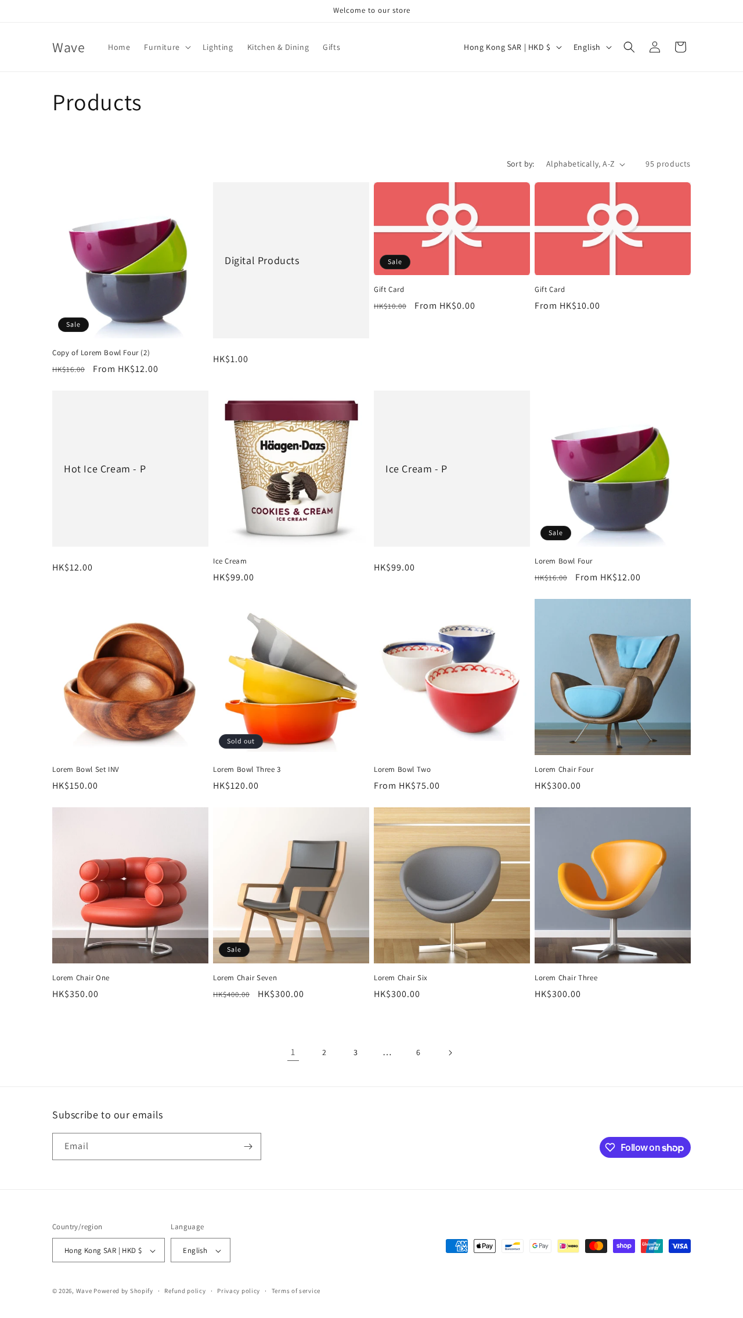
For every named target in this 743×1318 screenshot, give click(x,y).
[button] (166, 47)
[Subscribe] (248, 1146)
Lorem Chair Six (401, 978)
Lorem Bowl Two (402, 769)
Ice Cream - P (416, 468)
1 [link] (293, 1052)
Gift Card (389, 289)
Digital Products (262, 260)
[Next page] (450, 1053)
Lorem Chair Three (566, 978)
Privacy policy (238, 1291)
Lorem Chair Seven (245, 978)
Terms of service (296, 1291)
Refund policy (184, 1291)
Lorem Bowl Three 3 (247, 769)
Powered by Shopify (123, 1291)
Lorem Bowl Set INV (86, 769)
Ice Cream (230, 561)
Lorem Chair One (81, 978)
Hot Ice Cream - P (105, 468)
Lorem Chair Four (564, 769)
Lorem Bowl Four (564, 561)
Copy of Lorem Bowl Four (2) (101, 353)
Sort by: (521, 163)
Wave (84, 1291)
